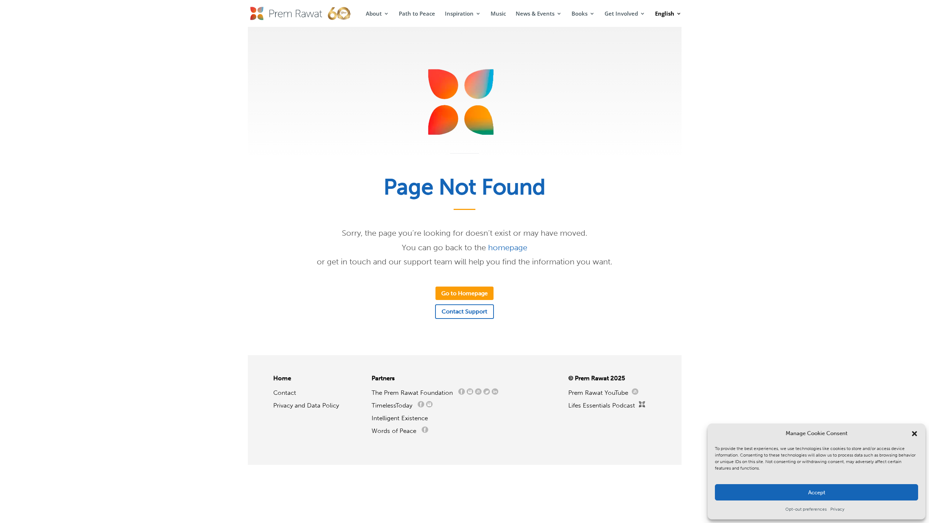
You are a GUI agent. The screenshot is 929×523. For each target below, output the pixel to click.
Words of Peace (397, 430)
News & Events (535, 14)
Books (580, 14)
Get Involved (621, 14)
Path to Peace (417, 14)
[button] (914, 433)
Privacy (837, 509)
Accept (816, 492)
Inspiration (459, 14)
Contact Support (464, 311)
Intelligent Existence (400, 418)
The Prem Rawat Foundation (414, 392)
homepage (507, 247)
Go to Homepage (464, 293)
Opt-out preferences (806, 509)
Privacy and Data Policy (306, 405)
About (374, 14)
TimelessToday (394, 405)
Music (498, 14)
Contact (284, 392)
